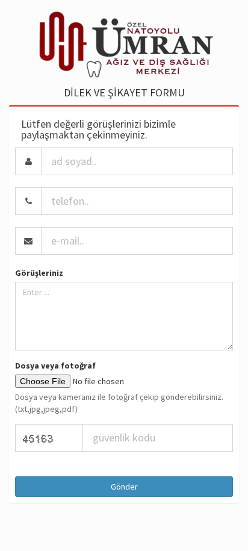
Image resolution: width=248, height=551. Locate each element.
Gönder (124, 486)
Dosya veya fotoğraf (55, 365)
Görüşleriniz (39, 272)
